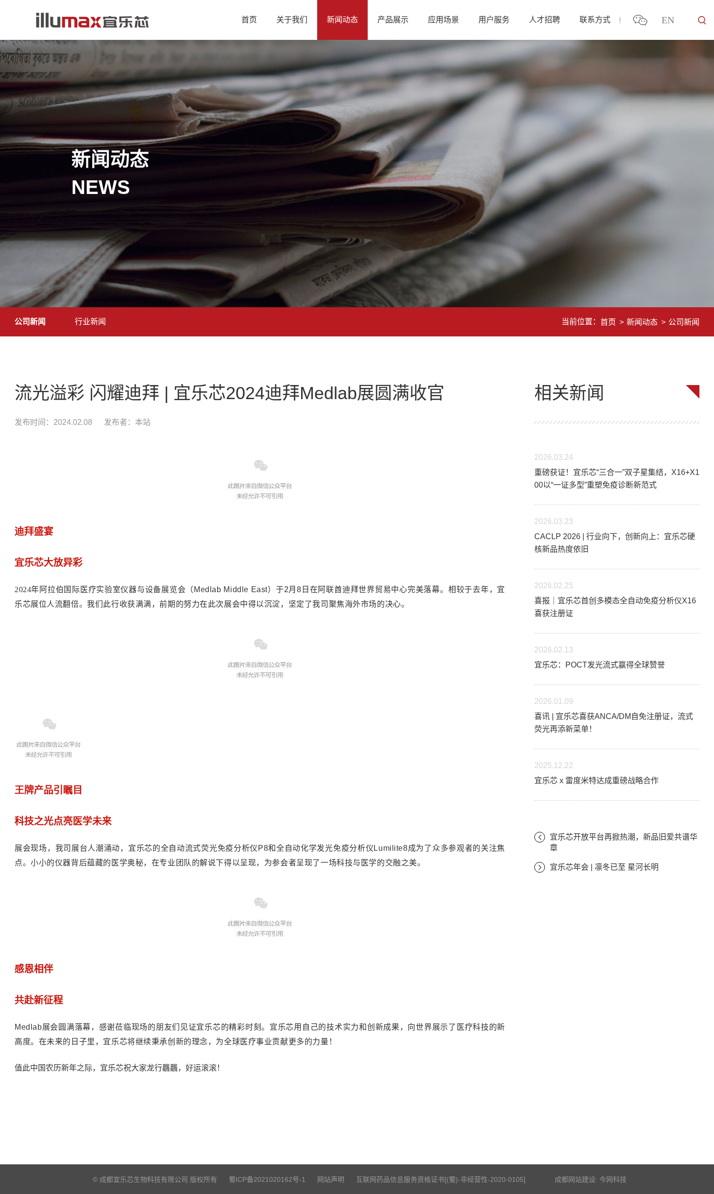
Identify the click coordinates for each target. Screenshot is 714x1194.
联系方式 (595, 20)
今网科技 (613, 1179)
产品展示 (392, 20)
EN (668, 20)
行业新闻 (90, 321)
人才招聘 (544, 20)
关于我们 (291, 20)
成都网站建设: (576, 1179)
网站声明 (330, 1179)
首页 (249, 20)
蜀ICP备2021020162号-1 (267, 1179)
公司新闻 (30, 321)
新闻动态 (342, 20)
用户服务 (494, 20)
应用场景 (443, 20)
